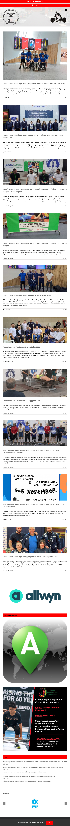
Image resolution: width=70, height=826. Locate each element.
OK (49, 822)
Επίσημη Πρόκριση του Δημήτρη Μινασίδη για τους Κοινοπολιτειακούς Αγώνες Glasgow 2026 (27, 781)
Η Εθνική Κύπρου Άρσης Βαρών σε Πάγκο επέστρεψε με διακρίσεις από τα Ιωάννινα (24, 772)
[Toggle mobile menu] (66, 10)
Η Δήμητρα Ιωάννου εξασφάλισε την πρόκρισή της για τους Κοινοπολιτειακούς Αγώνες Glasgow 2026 (29, 776)
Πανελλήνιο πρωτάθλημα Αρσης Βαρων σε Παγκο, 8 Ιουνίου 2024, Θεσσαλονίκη (34, 83)
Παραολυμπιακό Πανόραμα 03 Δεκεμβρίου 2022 (21, 347)
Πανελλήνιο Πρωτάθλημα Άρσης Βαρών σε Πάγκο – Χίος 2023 (27, 295)
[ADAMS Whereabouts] (35, 651)
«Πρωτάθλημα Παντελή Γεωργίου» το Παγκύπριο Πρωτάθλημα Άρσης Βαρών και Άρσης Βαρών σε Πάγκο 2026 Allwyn (33, 767)
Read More (64, 98)
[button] (4, 803)
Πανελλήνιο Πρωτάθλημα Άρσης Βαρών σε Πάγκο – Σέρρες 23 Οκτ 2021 (30, 557)
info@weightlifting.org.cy (35, 1)
